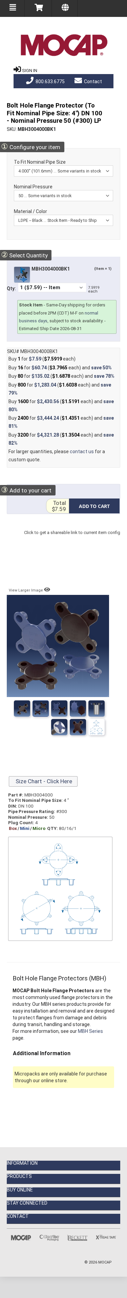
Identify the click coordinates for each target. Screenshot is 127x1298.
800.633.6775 (50, 81)
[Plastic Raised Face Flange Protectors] (78, 727)
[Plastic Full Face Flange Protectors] (59, 727)
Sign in (29, 70)
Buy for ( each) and (60, 367)
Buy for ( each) (42, 359)
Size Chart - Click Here (43, 781)
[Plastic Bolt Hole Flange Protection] (96, 727)
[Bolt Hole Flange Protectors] (22, 708)
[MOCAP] (63, 45)
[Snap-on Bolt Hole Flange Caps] (59, 708)
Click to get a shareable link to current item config (72, 539)
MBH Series (90, 1031)
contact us (82, 451)
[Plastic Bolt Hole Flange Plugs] (96, 708)
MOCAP (105, 1262)
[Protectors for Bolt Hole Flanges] (78, 708)
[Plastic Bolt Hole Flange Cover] (41, 708)
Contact (92, 81)
